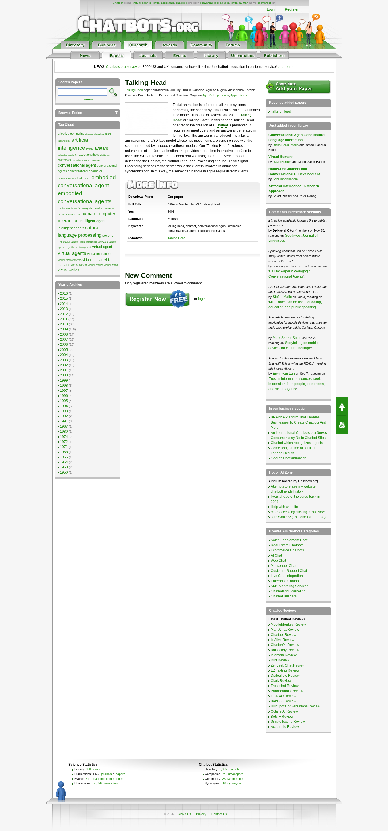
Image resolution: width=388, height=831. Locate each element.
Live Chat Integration (287, 576)
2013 (64, 309)
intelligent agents (71, 228)
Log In (271, 9)
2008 (64, 334)
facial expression (104, 208)
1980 (64, 432)
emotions (71, 208)
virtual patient (79, 265)
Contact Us (219, 814)
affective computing (71, 133)
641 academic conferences (104, 778)
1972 (64, 442)
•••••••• (88, 98)
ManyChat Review (285, 630)
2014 (64, 304)
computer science (80, 160)
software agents (107, 241)
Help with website (284, 507)
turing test (85, 247)
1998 (64, 386)
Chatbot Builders (284, 596)
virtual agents (142, 2)
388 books (93, 769)
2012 (64, 314)
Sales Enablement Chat (289, 540)
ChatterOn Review (285, 645)
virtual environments (70, 260)
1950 (64, 472)
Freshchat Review (285, 686)
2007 (64, 339)
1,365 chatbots (229, 769)
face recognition (85, 208)
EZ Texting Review (285, 670)
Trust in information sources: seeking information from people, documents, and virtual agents (297, 384)
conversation (96, 160)
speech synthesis (68, 247)
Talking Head (134, 90)
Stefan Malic (283, 297)
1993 (64, 411)
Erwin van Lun (284, 374)
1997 (64, 391)
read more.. (285, 67)
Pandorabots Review (287, 691)
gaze (78, 214)
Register (292, 9)
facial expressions (66, 214)
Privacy (201, 814)
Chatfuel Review (283, 635)
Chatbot (118, 2)
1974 (64, 437)
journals (106, 774)
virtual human (239, 2)
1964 (64, 462)
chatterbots (64, 160)
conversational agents (214, 2)
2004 (64, 355)
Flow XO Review (283, 696)
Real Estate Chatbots (287, 545)
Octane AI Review (284, 711)
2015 (64, 299)
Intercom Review (284, 655)
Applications (238, 95)
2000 (64, 375)
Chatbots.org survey (121, 67)
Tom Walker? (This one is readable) (298, 517)
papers (120, 774)
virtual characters (99, 253)
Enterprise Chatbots (286, 581)
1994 (64, 406)
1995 (64, 401)
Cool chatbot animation (288, 458)
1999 (64, 380)
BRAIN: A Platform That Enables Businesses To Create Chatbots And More (298, 422)
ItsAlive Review (282, 640)
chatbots (93, 154)
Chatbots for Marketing (288, 591)
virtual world (111, 265)
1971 (64, 447)
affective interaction (94, 134)
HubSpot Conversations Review (295, 706)
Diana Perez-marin (286, 145)
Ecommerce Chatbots (287, 550)
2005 (64, 350)
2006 (64, 345)
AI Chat (276, 555)
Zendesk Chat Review (288, 665)
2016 (64, 293)
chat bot (181, 2)
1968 (64, 452)
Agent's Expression (215, 95)
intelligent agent (92, 221)
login (202, 299)
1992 (64, 416)
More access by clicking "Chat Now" (298, 512)
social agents (71, 241)
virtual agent (102, 247)
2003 (64, 360)
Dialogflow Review (285, 676)
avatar (89, 148)
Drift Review (280, 660)
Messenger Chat (283, 566)
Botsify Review (282, 716)
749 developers (232, 774)
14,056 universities (105, 783)
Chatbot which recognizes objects (297, 443)
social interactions (88, 242)
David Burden (282, 161)
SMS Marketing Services (289, 586)
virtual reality (95, 265)
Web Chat (278, 561)
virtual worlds (68, 270)
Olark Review (281, 681)
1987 (64, 426)
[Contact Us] (342, 425)
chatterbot (264, 2)
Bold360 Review (283, 701)
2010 (64, 324)
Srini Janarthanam (285, 179)
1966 (64, 457)
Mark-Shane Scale (287, 338)
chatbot (80, 155)
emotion (61, 208)
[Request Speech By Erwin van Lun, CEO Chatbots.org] (342, 406)
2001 (64, 370)
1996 (64, 396)
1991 (64, 421)
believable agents (66, 155)
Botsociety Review (285, 650)
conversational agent (77, 165)
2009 (64, 329)
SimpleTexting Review (288, 722)
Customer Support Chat (289, 571)
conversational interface (74, 178)
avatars (101, 148)
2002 (64, 365)
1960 (64, 467)
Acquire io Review (285, 727)
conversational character (85, 171)
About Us (184, 814)
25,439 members (233, 778)
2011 (64, 319)
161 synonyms (231, 783)
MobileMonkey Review (288, 624)
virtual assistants (163, 2)
